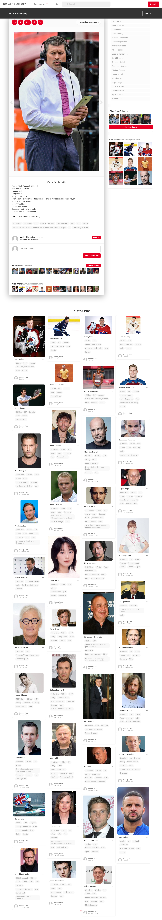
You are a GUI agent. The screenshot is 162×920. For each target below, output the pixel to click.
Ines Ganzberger (57, 522)
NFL (78, 223)
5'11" (25, 363)
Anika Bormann (63, 698)
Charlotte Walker (126, 395)
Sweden (19, 589)
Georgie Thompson (23, 826)
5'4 (69, 762)
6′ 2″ (138, 444)
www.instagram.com (89, 22)
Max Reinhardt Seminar (129, 455)
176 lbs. (29, 475)
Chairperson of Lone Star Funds (129, 610)
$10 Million (89, 567)
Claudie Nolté (125, 655)
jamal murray (117, 33)
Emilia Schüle (69, 892)
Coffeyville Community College (96, 399)
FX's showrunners (92, 574)
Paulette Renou (62, 457)
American (123, 606)
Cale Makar (116, 21)
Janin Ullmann (21, 706)
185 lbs (132, 890)
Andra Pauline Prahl (58, 769)
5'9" (94, 395)
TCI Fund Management (93, 729)
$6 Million (17, 223)
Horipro (131, 567)
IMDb (87, 518)
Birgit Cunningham (57, 701)
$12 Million (55, 633)
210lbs (53, 343)
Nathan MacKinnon (120, 37)
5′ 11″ (71, 633)
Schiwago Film (21, 779)
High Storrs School (127, 848)
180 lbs (122, 841)
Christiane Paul (118, 86)
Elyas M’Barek (117, 94)
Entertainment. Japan (58, 592)
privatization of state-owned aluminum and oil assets (95, 659)
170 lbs (53, 389)
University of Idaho (80, 227)
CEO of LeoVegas (32, 581)
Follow (96, 237)
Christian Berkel (118, 62)
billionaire (19, 581)
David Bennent (118, 58)
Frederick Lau (117, 98)
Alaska (43, 223)
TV (69, 227)
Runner (94, 402)
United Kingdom (22, 659)
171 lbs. (99, 567)
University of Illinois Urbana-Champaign (26, 542)
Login (154, 4)
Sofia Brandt (20, 893)
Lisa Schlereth (62, 223)
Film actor (136, 655)
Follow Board (93, 265)
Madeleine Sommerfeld (129, 500)
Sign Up (147, 13)
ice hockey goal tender (93, 348)
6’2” (59, 343)
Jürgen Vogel (117, 82)
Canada (32, 363)
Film (65, 834)
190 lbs (88, 641)
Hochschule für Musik (24, 889)
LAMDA (62, 640)
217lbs (87, 341)
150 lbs (88, 395)
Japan (138, 567)
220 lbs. (19, 412)
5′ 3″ (131, 559)
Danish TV (96, 774)
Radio (85, 223)
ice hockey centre (57, 346)
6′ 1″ (138, 890)
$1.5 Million (89, 510)
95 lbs (137, 559)
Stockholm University (30, 585)
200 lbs (122, 391)
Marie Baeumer (91, 905)
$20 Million (20, 475)
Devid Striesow (118, 90)
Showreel (123, 773)
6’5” (25, 412)
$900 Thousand (22, 878)
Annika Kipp (33, 533)
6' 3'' (36, 223)
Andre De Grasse (119, 46)
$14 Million (20, 699)
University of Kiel (66, 777)
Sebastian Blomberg (120, 66)
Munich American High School (62, 709)
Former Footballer (92, 848)
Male (72, 223)
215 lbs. (123, 341)
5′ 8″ (105, 456)
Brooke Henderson (120, 54)
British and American (93, 654)
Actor (60, 453)
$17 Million (55, 830)
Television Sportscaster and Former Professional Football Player (39, 227)
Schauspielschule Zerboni (130, 769)
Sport (87, 851)
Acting (53, 453)
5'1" (69, 449)
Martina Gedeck (118, 70)
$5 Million (54, 449)
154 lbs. (98, 456)
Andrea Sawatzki (91, 463)
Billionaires (23, 597)
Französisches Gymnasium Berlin (95, 468)
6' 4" (129, 341)
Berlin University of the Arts (95, 897)
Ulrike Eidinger (62, 847)
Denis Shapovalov (119, 41)
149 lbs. (133, 492)
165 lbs (63, 508)
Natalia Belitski (131, 504)
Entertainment (133, 563)
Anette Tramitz (132, 762)
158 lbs (132, 444)
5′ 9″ (35, 530)
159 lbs (63, 449)
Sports (24, 370)
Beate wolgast (56, 892)
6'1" (129, 391)
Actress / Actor (59, 465)
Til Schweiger (117, 78)
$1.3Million (55, 694)
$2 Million (89, 456)
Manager (104, 726)
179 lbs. (98, 890)
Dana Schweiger (22, 482)
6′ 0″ (69, 508)
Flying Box (62, 595)
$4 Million (123, 651)
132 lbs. (29, 699)
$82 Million (124, 492)
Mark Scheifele (118, 25)
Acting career (62, 636)
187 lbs (63, 830)
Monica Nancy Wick (133, 722)
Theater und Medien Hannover (24, 898)
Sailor (18, 834)
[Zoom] (34, 22)
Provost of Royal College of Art (27, 655)
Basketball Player (126, 344)
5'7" (105, 510)
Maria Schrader (118, 74)
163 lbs (29, 530)
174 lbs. (63, 885)
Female (122, 567)
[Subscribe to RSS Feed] (57, 4)
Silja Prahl (54, 777)
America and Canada (93, 344)
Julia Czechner (90, 521)
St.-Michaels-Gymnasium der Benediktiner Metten (96, 526)
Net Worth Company (14, 3)
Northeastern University (129, 403)
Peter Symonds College (25, 830)
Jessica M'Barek (97, 518)
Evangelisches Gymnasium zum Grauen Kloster (26, 770)
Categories (40, 4)
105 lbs (63, 584)
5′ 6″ (69, 584)
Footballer (124, 845)
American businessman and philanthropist (95, 645)
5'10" (25, 823)
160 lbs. (33, 878)
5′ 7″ (140, 492)
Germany (67, 453)
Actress (130, 496)
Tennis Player (56, 396)
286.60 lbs (27, 223)
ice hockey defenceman (25, 367)
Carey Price (116, 29)
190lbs (18, 363)
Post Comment (92, 255)
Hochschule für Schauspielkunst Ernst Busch (62, 517)
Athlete (51, 223)
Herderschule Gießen (24, 486)
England (136, 841)
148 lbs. (63, 762)
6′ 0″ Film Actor (135, 758)
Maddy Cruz (23, 377)
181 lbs (63, 694)
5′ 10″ (37, 475)
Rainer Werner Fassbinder (95, 782)
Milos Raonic (117, 50)
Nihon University (97, 578)
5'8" (35, 762)
